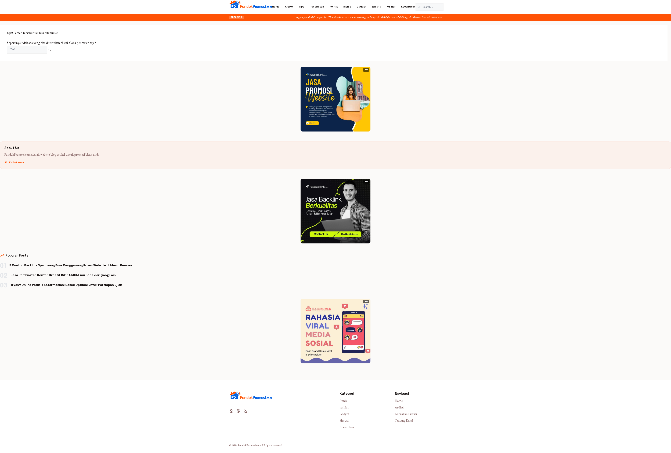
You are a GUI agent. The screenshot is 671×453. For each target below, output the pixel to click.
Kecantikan (408, 7)
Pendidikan (317, 7)
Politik (334, 7)
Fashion (344, 407)
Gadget (361, 7)
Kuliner (391, 7)
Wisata (376, 7)
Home (275, 7)
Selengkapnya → (15, 163)
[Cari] (49, 49)
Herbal (344, 420)
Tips (301, 7)
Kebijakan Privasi (406, 414)
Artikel (289, 7)
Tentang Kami (404, 420)
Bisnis (347, 7)
